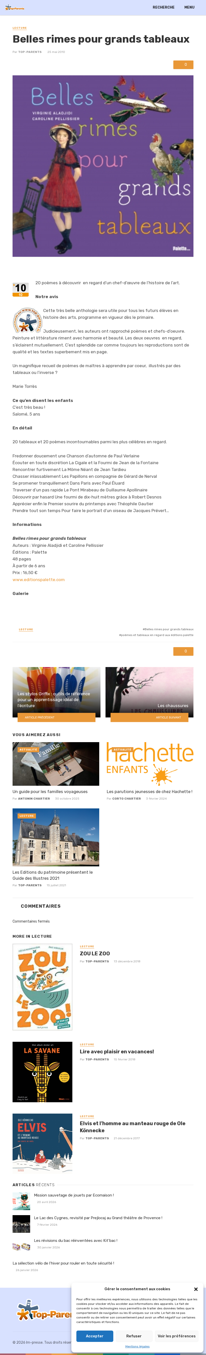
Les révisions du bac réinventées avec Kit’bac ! (75, 1240)
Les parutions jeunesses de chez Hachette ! (149, 791)
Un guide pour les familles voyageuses (50, 791)
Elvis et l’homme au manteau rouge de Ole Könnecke (132, 1126)
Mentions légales (137, 1346)
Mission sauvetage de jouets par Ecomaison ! (74, 1195)
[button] (195, 1289)
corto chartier (126, 798)
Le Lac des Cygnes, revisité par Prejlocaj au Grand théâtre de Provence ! (98, 1218)
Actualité (28, 749)
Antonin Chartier (34, 798)
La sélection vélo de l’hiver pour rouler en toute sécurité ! (63, 1263)
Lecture (20, 27)
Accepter (95, 1336)
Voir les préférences (177, 1336)
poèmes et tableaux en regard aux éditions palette (157, 635)
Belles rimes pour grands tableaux (169, 629)
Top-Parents (30, 52)
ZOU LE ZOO (95, 954)
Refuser (134, 1336)
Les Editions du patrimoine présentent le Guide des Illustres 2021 (53, 875)
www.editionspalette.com (39, 579)
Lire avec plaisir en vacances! (117, 1052)
